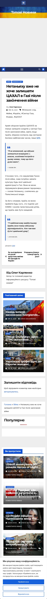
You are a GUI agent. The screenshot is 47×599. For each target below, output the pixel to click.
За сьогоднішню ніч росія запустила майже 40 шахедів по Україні (15, 256)
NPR (38, 138)
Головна (7, 404)
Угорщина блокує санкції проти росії (31, 254)
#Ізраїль (16, 113)
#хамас (9, 117)
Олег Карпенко (15, 107)
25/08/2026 (12, 523)
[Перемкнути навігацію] (21, 69)
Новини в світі (17, 81)
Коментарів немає (14, 475)
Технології (10, 487)
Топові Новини (23, 12)
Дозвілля (9, 461)
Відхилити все (23, 594)
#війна (9, 113)
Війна (9, 81)
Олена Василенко (28, 319)
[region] (23, 578)
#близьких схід (29, 110)
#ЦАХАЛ (18, 117)
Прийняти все (23, 582)
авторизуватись (11, 392)
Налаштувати (23, 588)
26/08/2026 (12, 471)
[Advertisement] (23, 42)
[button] (39, 69)
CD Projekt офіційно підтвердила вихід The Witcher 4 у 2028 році (21, 518)
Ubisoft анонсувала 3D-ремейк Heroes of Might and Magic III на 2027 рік (22, 467)
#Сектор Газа (27, 113)
